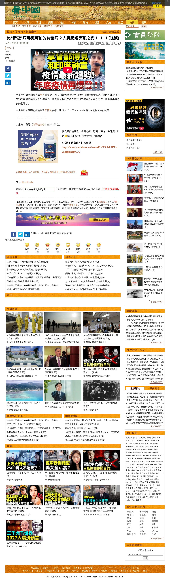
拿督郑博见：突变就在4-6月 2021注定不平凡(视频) (89, 265)
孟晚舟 (128, 455)
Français (112, 568)
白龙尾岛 (134, 482)
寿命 (133, 500)
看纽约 (94, 571)
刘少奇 (144, 494)
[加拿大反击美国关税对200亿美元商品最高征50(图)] (135, 186)
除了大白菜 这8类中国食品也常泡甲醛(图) (144, 329)
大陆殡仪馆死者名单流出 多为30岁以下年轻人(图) (154, 259)
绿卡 (148, 488)
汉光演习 (129, 450)
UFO (135, 452)
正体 (87, 43)
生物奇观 (15, 26)
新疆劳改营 (154, 482)
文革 (137, 500)
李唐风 (155, 521)
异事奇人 (48, 26)
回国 (139, 488)
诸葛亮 (158, 494)
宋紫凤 (130, 511)
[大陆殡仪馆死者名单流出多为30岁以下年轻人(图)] (24, 314)
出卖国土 (129, 444)
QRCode (35, 233)
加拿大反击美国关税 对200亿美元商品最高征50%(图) (153, 189)
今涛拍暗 (144, 511)
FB (138, 464)
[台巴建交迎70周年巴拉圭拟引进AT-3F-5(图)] (135, 175)
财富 (141, 470)
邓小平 (134, 494)
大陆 (27, 22)
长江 (133, 446)
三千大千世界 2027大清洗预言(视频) (24, 273)
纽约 (85, 22)
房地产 (128, 470)
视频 (143, 22)
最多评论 (135, 388)
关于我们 (66, 568)
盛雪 (142, 524)
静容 (142, 527)
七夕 (11, 514)
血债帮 (95, 376)
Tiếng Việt (124, 568)
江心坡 (141, 482)
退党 (156, 450)
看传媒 (104, 571)
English (100, 568)
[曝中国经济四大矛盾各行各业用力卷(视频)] (62, 451)
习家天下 (102, 376)
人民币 (146, 467)
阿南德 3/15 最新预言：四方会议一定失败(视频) (87, 285)
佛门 (108, 376)
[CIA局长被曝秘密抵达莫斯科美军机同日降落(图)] (62, 348)
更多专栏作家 (156, 538)
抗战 (146, 491)
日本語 (136, 568)
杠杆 (127, 467)
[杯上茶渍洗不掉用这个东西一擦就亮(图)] (135, 244)
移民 (149, 485)
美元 (131, 467)
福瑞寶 (114, 571)
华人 (145, 485)
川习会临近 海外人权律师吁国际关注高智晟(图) (154, 224)
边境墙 (138, 455)
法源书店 (64, 571)
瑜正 (129, 531)
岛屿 (21, 410)
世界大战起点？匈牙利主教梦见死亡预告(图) (27, 261)
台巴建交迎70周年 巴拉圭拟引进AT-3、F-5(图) (153, 178)
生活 (120, 22)
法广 (127, 464)
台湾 (155, 470)
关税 (133, 455)
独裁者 (89, 376)
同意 (157, 6)
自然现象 (37, 26)
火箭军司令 (20, 376)
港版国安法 (154, 446)
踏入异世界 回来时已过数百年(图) (141, 78)
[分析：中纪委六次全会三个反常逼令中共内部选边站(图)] (62, 314)
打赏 (92, 43)
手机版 (80, 43)
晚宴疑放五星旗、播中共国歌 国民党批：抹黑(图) (154, 166)
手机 (148, 497)
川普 (147, 438)
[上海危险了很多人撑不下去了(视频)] (24, 451)
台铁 (142, 444)
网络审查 (134, 479)
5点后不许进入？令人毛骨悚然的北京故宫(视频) (87, 281)
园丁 (129, 524)
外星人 (128, 500)
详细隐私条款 (155, 3)
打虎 (144, 461)
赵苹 (154, 524)
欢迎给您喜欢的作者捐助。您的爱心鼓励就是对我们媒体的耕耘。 (47, 172)
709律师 (150, 476)
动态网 (136, 571)
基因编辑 (133, 476)
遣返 (131, 488)
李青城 (155, 527)
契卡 (88, 410)
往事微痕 (136, 450)
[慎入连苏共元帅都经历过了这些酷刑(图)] (101, 382)
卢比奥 (157, 438)
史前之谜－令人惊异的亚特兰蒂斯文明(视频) (86, 289)
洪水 (16, 546)
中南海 (140, 458)
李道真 (143, 515)
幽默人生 (133, 497)
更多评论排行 (156, 426)
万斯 (143, 455)
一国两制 (159, 461)
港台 (62, 22)
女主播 (136, 485)
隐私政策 (89, 568)
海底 (26, 410)
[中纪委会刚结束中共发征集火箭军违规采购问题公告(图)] (24, 348)
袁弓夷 (146, 446)
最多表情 (154, 388)
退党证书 (125, 571)
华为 (131, 461)
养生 (141, 500)
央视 (141, 485)
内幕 (145, 458)
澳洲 (133, 491)
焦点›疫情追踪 (111, 31)
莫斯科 (64, 376)
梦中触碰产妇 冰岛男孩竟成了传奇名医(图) (27, 269)
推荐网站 (27, 571)
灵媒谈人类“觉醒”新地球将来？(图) (23, 281)
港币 (159, 467)
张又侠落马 (132, 144)
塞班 (11, 410)
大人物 (70, 407)
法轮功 (128, 479)
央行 (156, 464)
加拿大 (147, 464)
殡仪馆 (16, 342)
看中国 (27, 12)
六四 (157, 441)
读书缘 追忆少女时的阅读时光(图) (141, 84)
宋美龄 (128, 494)
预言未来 (26, 26)
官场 (38, 22)
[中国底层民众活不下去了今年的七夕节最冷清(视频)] (24, 486)
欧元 (151, 467)
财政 (137, 470)
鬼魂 (95, 514)
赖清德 (155, 452)
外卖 (100, 342)
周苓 (129, 521)
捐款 (56, 568)
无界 (145, 571)
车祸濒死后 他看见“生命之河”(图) (140, 339)
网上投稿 (35, 568)
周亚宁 (34, 376)
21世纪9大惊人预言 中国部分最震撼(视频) (85, 277)
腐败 (135, 461)
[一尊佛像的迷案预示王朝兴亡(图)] (135, 267)
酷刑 (92, 410)
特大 (108, 43)
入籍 (144, 488)
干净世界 (38, 571)
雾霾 (127, 476)
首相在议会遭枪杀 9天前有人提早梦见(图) (26, 265)
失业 (11, 479)
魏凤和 (28, 376)
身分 (59, 407)
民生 (152, 488)
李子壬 (155, 531)
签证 (135, 488)
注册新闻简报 (135, 545)
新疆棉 (155, 444)
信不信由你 (10, 61)
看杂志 (75, 571)
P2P (161, 473)
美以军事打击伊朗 (135, 140)
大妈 (137, 473)
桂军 (142, 491)
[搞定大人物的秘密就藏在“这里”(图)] (62, 382)
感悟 (143, 497)
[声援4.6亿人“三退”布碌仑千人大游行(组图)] (135, 232)
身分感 (64, 407)
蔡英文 (160, 470)
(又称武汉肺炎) (139, 438)
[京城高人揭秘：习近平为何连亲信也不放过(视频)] (101, 348)
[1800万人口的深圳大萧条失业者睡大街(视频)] (62, 486)
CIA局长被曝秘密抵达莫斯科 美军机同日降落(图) (153, 212)
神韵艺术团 (52, 571)
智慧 (139, 497)
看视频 (85, 571)
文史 (108, 22)
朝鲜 (142, 464)
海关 (127, 488)
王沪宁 (160, 455)
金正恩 (144, 452)
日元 (155, 467)
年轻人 (30, 342)
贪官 (159, 458)
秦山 (129, 527)
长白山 (128, 482)
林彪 (139, 494)
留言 (97, 43)
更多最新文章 (156, 342)
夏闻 (154, 518)
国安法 (128, 446)
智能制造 (52, 479)
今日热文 (12, 308)
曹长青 (143, 534)
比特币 (136, 467)
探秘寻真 (59, 26)
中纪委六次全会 (54, 342)
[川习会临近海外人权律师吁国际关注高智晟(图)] (135, 221)
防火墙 (140, 476)
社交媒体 (133, 464)
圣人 (11, 546)
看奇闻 (19, 31)
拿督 (7, 51)
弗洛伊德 (129, 452)
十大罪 (100, 514)
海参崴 (150, 470)
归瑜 (154, 515)
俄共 (96, 410)
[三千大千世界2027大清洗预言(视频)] (24, 521)
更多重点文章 (156, 302)
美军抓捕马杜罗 (134, 148)
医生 (104, 342)
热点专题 (132, 135)
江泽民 (89, 514)
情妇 (127, 461)
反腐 (139, 461)
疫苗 (137, 446)
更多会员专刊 (156, 87)
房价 (141, 473)
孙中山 (151, 491)
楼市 (133, 470)
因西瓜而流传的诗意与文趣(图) (140, 68)
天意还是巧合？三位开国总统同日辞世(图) (144, 71)
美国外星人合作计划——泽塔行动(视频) (84, 273)
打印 (103, 43)
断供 (59, 514)
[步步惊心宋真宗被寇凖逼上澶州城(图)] (135, 198)
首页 (15, 22)
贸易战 (140, 441)
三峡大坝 (148, 444)
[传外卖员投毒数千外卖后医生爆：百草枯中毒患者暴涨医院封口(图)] (101, 314)
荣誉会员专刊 (135, 62)
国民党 (151, 450)
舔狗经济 (26, 514)
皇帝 (153, 494)
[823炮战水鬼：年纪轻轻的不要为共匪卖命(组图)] (135, 290)
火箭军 (12, 376)
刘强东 (132, 473)
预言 (152, 497)
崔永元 (134, 458)
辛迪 (154, 534)
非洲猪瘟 (151, 473)
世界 (97, 22)
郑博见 (8, 54)
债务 (160, 464)
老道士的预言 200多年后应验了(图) (23, 289)
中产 (145, 470)
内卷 (58, 479)
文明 (20, 546)
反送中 (154, 458)
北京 (127, 473)
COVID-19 (134, 441)
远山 (142, 518)
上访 (156, 476)
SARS (147, 482)
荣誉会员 (103, 202)
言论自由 (129, 485)
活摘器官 (136, 444)
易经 (128, 497)
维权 (145, 476)
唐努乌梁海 (154, 479)
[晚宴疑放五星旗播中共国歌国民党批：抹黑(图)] (135, 163)
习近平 (70, 342)
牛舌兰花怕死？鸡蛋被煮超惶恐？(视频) (84, 269)
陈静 (142, 521)
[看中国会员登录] (145, 35)
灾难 (25, 546)
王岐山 (150, 452)
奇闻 (132, 22)
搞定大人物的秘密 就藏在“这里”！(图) (62, 403)
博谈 (73, 22)
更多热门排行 (156, 382)
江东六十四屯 (144, 479)
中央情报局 (52, 376)
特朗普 (152, 438)
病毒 (7, 58)
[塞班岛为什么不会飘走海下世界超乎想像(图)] (24, 382)
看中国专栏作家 (136, 506)
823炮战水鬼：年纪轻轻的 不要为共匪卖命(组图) (153, 293)
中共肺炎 (129, 438)
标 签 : (9, 48)
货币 (141, 467)
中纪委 (64, 342)
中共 (139, 452)
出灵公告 (23, 342)
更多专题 (158, 152)
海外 (157, 488)
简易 (154, 511)
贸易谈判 (153, 455)
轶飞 (129, 518)
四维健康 (131, 534)
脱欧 (152, 464)
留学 (158, 485)
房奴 (54, 514)
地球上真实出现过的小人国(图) (140, 319)
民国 (138, 491)
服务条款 (78, 568)
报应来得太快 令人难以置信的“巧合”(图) (143, 372)
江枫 (142, 531)
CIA (59, 376)
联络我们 (46, 568)
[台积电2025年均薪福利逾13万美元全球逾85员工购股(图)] (135, 279)
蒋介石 (157, 491)
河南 (88, 342)
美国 (50, 22)
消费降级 (18, 479)
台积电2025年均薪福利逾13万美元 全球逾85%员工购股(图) (153, 282)
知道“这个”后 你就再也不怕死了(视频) (82, 261)
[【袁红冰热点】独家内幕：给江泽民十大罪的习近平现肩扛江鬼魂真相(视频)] (101, 486)
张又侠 (76, 342)
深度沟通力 (52, 407)
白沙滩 (16, 410)
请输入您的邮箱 (145, 550)
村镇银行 (94, 342)
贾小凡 (130, 515)
